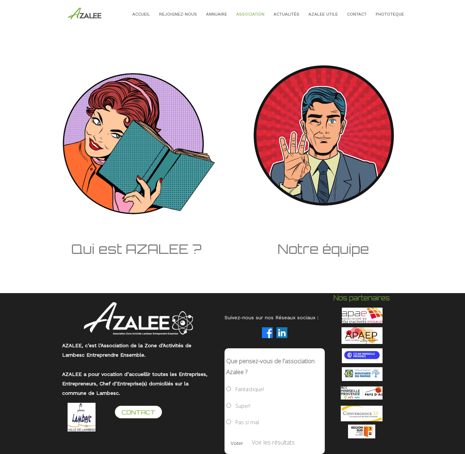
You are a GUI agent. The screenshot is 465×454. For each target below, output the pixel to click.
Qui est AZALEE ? (138, 249)
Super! (242, 405)
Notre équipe (323, 249)
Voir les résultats (273, 442)
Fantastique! (249, 389)
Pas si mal (247, 422)
